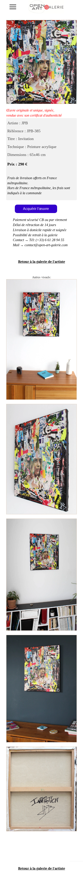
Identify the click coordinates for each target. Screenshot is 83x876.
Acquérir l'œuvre (36, 209)
